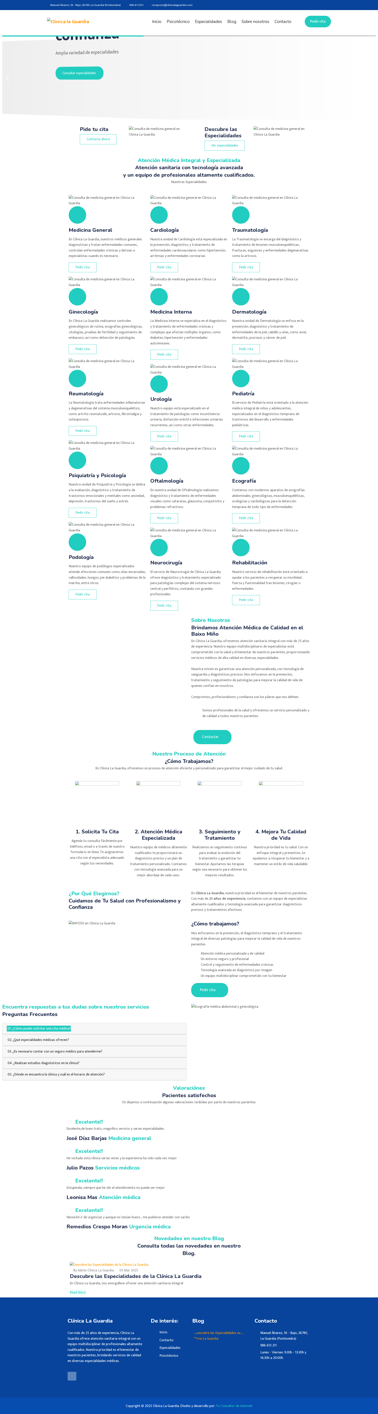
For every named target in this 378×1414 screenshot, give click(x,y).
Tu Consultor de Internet (234, 1406)
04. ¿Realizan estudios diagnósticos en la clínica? (43, 1063)
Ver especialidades (224, 145)
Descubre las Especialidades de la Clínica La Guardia (135, 1276)
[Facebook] (329, 5)
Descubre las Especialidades (223, 132)
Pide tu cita (94, 129)
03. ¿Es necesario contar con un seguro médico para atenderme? (54, 1051)
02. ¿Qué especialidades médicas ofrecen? (38, 1040)
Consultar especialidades (108, 72)
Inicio (156, 21)
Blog (231, 21)
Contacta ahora (98, 139)
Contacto (283, 21)
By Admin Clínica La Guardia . (93, 1270)
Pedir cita (318, 21)
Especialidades (208, 21)
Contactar (211, 737)
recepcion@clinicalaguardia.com (172, 5)
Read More (78, 1292)
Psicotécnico (178, 21)
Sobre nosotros (255, 21)
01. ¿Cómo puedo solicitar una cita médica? (39, 1029)
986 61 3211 (136, 5)
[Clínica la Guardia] (80, 21)
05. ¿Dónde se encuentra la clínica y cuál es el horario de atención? (56, 1074)
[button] (371, 77)
